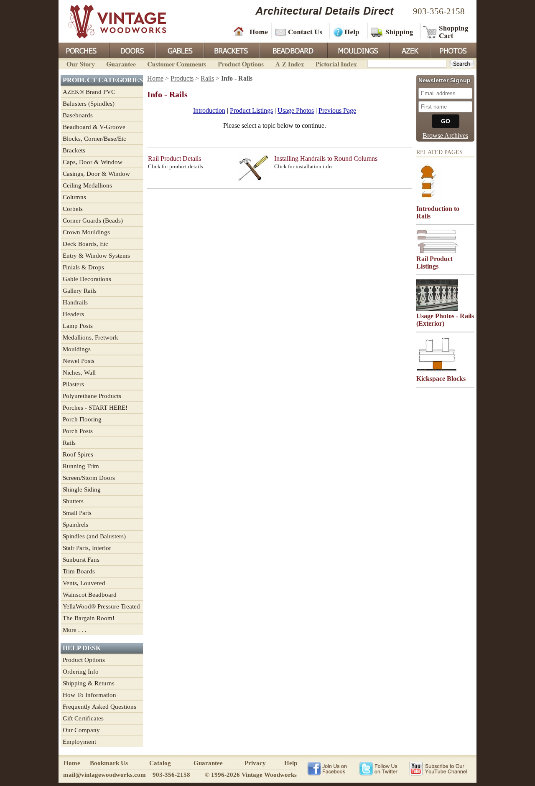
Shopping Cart (446, 31)
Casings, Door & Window (96, 173)
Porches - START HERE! (95, 407)
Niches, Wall (79, 372)
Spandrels (75, 524)
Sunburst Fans (81, 559)
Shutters (73, 501)
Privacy (255, 763)
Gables (179, 50)
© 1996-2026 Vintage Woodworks (251, 774)
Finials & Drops (83, 267)
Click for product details (175, 166)
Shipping (393, 31)
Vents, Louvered (84, 583)
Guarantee (121, 63)
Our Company (81, 730)
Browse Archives (445, 135)
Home (251, 31)
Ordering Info (81, 671)
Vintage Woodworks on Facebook (327, 768)
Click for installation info (303, 166)
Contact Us (300, 31)
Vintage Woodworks (111, 21)
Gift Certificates (83, 718)
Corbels (73, 208)
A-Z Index (289, 63)
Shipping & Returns (89, 683)
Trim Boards (79, 571)
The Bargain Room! (89, 618)
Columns (74, 197)
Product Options (240, 63)
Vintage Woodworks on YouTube (438, 768)
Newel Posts (78, 361)
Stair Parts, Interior (87, 548)
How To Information (89, 695)
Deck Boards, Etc (85, 244)
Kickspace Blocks (441, 378)
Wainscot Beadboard (90, 594)
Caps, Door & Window (92, 162)
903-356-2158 (439, 11)
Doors (132, 50)
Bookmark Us (109, 763)
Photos (453, 50)
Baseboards (78, 115)
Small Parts (77, 513)
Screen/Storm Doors (89, 477)
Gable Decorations (87, 279)
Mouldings (357, 50)
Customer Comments (176, 63)
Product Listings (251, 110)
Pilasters (73, 384)
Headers (73, 314)
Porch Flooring (82, 419)
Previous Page (337, 110)
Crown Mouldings (86, 232)
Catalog (160, 763)
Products (182, 78)
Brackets (231, 50)
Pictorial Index (335, 63)
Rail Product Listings (434, 262)
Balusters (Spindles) (89, 103)
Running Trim (81, 466)
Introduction (209, 110)
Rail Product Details (174, 158)
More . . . (75, 629)
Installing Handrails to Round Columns (325, 158)
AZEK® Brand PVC (89, 92)
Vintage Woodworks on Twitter (379, 768)
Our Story (79, 63)
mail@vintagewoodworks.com (104, 774)
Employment (79, 741)
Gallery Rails (80, 290)
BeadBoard (292, 50)
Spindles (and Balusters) (94, 536)
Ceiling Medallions (87, 185)
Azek (409, 50)
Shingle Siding (82, 489)
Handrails (75, 302)
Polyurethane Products (92, 396)
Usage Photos (296, 110)
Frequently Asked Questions (99, 706)
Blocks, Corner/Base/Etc (94, 138)
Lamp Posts (78, 325)
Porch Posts (78, 431)
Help (347, 31)
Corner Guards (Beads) (93, 220)
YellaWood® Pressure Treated (101, 606)
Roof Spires (78, 454)
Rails (69, 442)
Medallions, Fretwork (90, 337)
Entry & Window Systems (96, 255)
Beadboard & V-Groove (94, 127)
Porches (84, 50)
